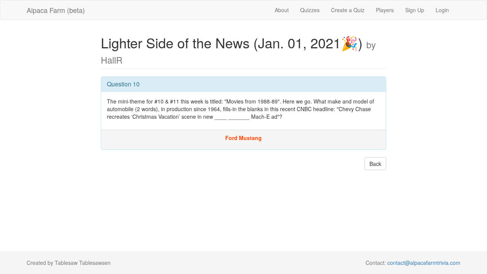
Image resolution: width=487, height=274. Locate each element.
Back (375, 163)
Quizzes (310, 10)
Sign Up (414, 10)
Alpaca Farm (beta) (56, 10)
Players (385, 10)
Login (442, 10)
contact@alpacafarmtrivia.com (423, 262)
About (282, 10)
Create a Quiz (347, 10)
